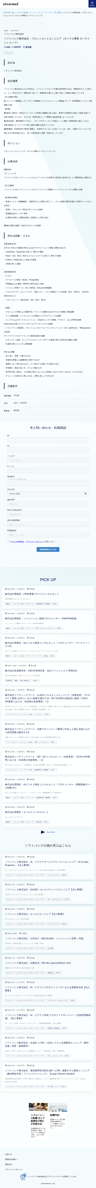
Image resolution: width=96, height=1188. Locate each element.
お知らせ (8, 1154)
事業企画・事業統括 (53, 1028)
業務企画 (50, 973)
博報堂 (8, 604)
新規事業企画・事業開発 (43, 604)
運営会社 (8, 1164)
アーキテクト (38, 714)
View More (50, 832)
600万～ (47, 714)
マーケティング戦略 (42, 656)
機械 (16, 680)
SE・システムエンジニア (55, 899)
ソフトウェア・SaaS (26, 714)
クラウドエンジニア (53, 875)
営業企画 (38, 822)
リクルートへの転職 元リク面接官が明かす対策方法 (38, 1119)
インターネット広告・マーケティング (23, 604)
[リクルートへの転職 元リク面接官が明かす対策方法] (38, 1110)
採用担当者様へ (11, 1159)
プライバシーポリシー (13, 1169)
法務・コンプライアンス (41, 742)
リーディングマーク (11, 714)
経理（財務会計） (25, 680)
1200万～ (35, 680)
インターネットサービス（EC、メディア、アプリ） (30, 875)
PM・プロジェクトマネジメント (45, 628)
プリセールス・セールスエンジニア (58, 1000)
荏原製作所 (9, 680)
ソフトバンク (9, 875)
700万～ (67, 899)
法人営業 (50, 948)
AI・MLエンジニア (53, 1086)
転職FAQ (54, 1115)
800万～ (55, 604)
